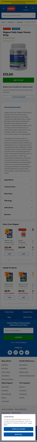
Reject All (18, 434)
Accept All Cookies (18, 429)
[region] (19, 427)
